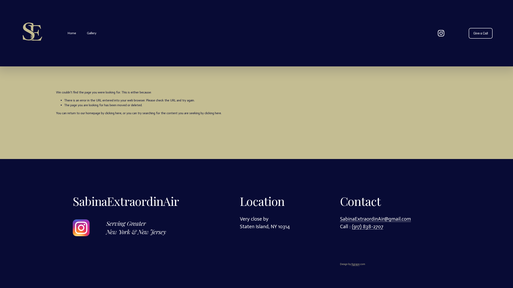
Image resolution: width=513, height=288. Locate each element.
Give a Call (480, 33)
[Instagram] (441, 33)
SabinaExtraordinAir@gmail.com (375, 219)
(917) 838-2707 (367, 226)
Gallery (91, 33)
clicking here (113, 113)
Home (72, 33)
